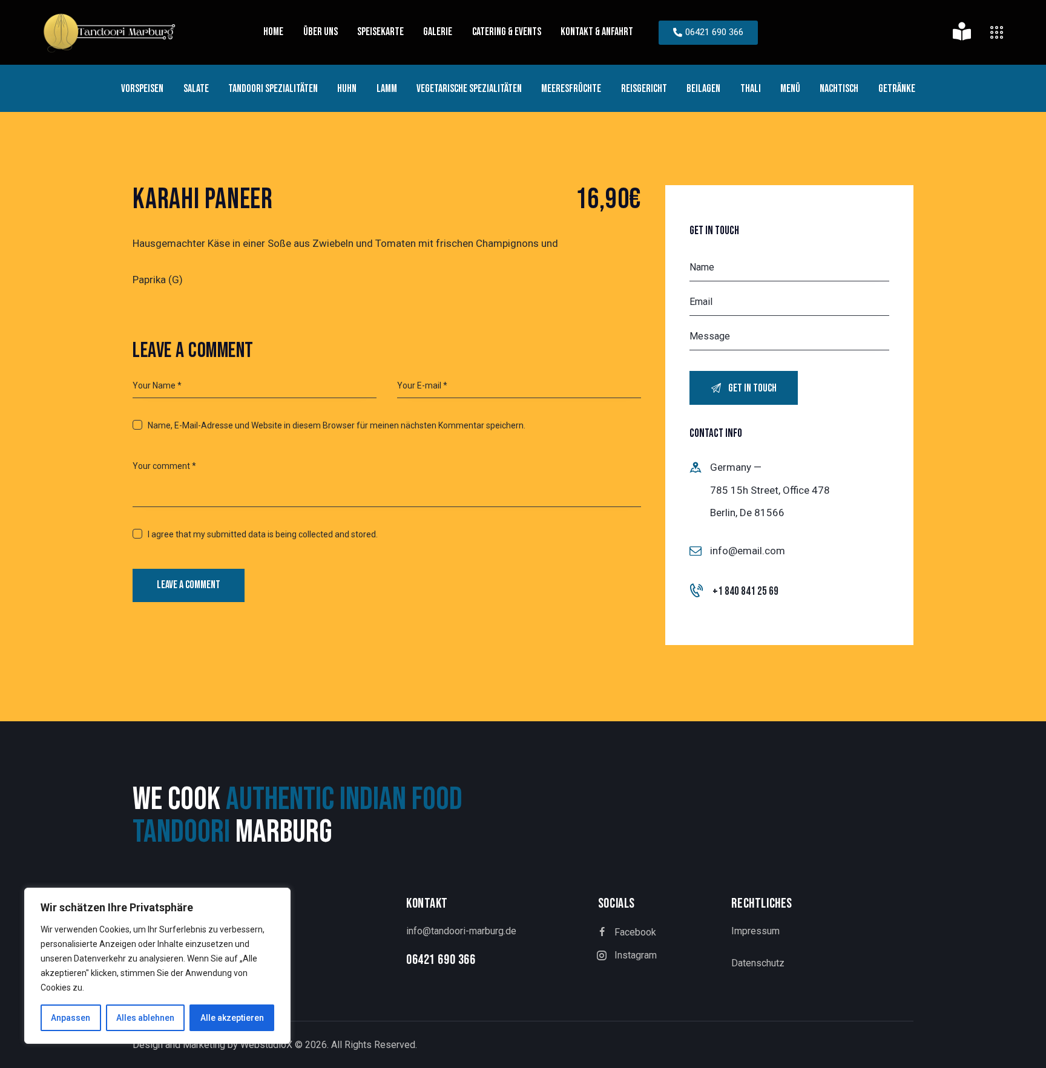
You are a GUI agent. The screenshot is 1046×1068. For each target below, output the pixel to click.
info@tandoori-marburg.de (461, 931)
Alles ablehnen (145, 1018)
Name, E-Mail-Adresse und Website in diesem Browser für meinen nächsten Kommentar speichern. (336, 425)
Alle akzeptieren (232, 1018)
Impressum (755, 931)
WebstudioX (266, 1044)
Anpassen (70, 1018)
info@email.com (747, 551)
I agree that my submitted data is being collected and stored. (263, 534)
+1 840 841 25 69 (745, 591)
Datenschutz (757, 963)
